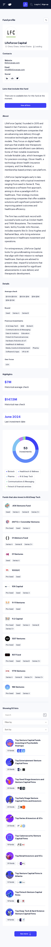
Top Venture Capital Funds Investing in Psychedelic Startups (28, 743)
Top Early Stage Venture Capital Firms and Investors (28, 799)
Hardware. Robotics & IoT (16, 341)
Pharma (36, 348)
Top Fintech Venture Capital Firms (28, 893)
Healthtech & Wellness (15, 344)
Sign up (45, 4)
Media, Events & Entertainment (18, 348)
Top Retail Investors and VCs (28, 856)
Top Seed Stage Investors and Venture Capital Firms (29, 780)
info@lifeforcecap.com (15, 70)
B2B (22, 326)
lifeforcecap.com (12, 63)
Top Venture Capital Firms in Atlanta (28, 874)
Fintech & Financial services (17, 337)
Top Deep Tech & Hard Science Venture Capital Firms (29, 912)
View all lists (25, 105)
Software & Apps (12, 352)
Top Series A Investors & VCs (28, 818)
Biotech (30, 326)
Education (25, 333)
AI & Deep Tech (12, 326)
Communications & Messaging (18, 330)
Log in (37, 4)
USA (7, 364)
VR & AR (25, 352)
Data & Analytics (12, 333)
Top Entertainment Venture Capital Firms (28, 762)
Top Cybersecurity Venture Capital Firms (28, 837)
